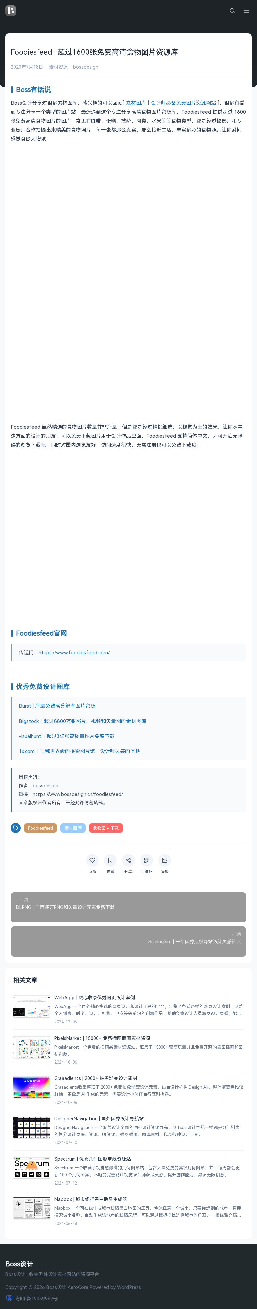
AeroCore (78, 1287)
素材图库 (73, 828)
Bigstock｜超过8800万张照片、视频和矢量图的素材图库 (82, 721)
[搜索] (232, 11)
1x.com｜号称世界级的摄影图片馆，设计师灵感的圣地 (79, 751)
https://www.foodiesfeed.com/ (74, 652)
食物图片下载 (106, 828)
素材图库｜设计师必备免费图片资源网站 (171, 102)
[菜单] (246, 10)
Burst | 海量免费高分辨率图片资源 (57, 705)
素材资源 (58, 67)
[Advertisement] (128, 196)
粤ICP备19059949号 (36, 1298)
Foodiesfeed (40, 828)
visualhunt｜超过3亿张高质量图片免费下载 (67, 736)
